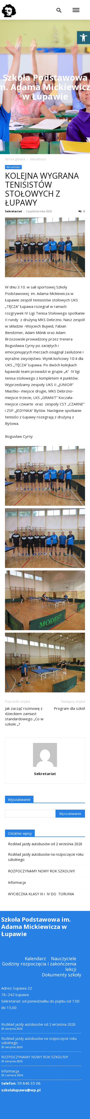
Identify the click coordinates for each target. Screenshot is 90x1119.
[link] (83, 37)
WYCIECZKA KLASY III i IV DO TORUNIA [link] (41, 894)
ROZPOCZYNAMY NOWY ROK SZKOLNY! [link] (41, 871)
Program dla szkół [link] (69, 708)
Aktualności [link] (38, 159)
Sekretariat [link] (13, 211)
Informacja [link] (17, 882)
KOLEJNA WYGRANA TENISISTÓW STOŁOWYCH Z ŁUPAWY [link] (42, 189)
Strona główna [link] (15, 159)
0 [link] (84, 211)
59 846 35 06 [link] (20, 1083)
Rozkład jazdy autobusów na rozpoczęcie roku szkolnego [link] (46, 857)
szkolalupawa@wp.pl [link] (20, 1089)
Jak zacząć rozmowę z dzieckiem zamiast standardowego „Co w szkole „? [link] (24, 716)
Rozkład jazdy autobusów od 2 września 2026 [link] (45, 843)
